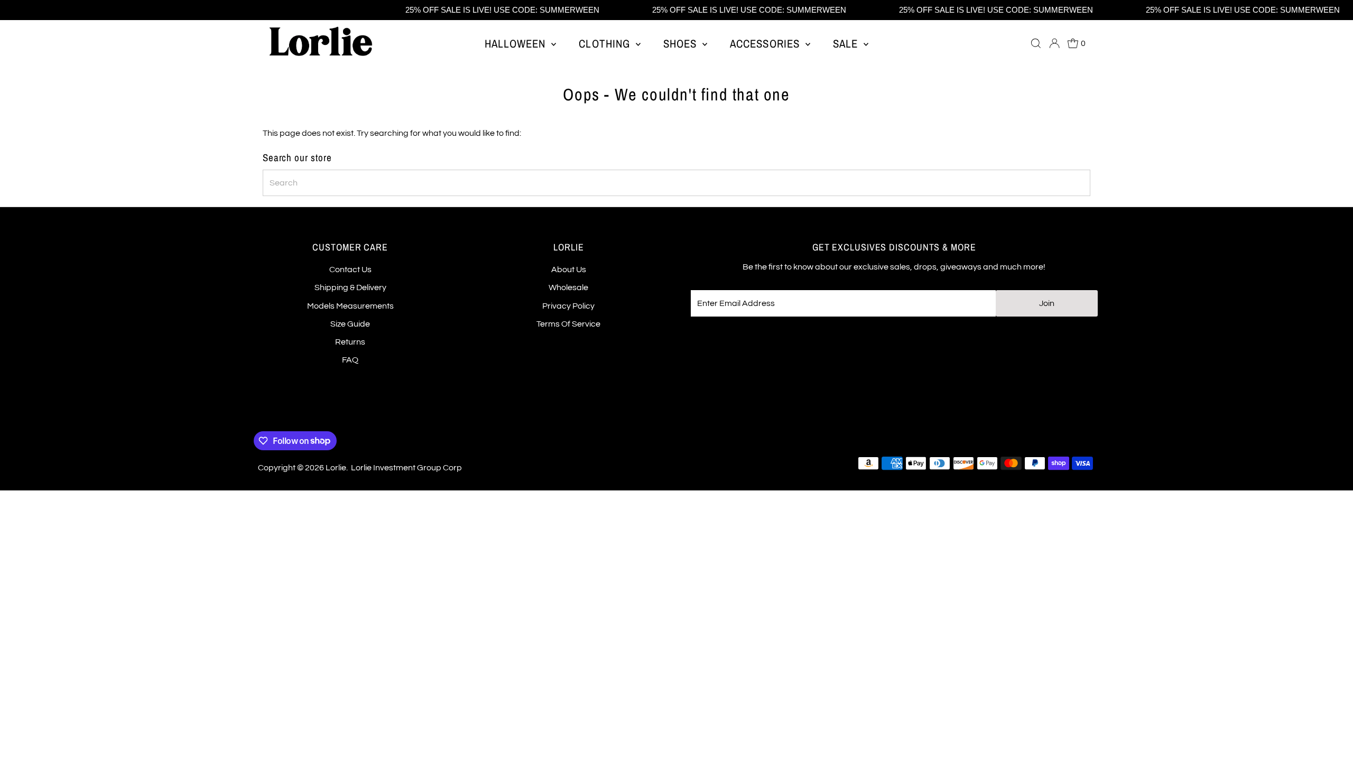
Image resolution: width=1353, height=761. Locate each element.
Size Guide (350, 324)
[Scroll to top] (1331, 739)
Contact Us (350, 269)
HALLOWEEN (517, 43)
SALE (847, 43)
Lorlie (336, 467)
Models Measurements (350, 306)
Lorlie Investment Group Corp (406, 467)
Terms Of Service (568, 324)
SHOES (681, 43)
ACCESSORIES (766, 43)
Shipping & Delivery (350, 287)
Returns (350, 342)
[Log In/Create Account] (1054, 43)
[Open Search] (1036, 43)
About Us (568, 269)
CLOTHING (606, 43)
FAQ (350, 360)
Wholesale (568, 287)
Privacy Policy (568, 306)
